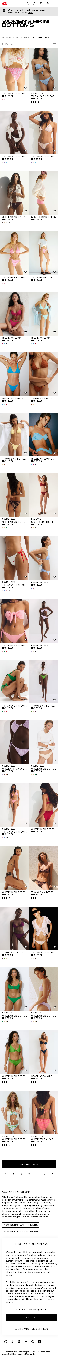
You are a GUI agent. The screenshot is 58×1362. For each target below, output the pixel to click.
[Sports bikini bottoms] (43, 495)
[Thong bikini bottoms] (43, 374)
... (36, 1174)
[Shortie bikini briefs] (43, 193)
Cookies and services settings (31, 1329)
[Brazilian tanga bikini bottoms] (14, 314)
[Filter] (54, 44)
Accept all (31, 1317)
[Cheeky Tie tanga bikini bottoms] (14, 742)
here (30, 13)
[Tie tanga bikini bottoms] (14, 69)
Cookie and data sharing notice (31, 1309)
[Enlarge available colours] (4, 99)
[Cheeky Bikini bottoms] (14, 193)
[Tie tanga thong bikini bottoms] (43, 253)
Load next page (29, 1164)
